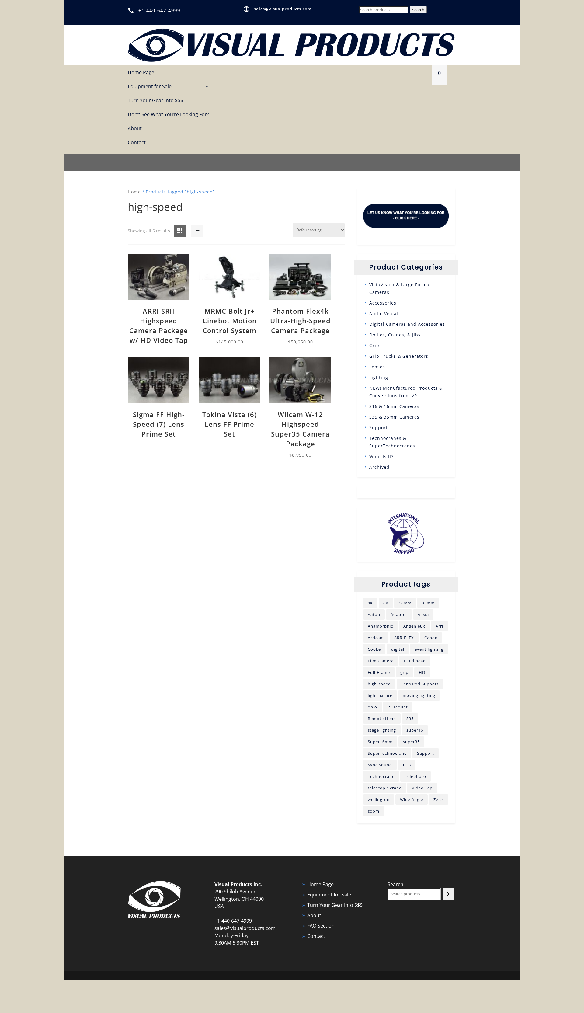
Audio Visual (383, 313)
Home (134, 192)
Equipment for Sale (150, 87)
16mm (405, 603)
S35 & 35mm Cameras (394, 417)
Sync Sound (380, 765)
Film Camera (381, 660)
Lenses (377, 367)
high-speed (379, 684)
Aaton (374, 614)
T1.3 (406, 765)
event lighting (429, 649)
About (135, 129)
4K (370, 603)
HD (422, 672)
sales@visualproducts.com (282, 9)
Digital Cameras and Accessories (407, 324)
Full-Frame (379, 672)
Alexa (423, 614)
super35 (411, 741)
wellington (379, 799)
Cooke (374, 649)
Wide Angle (411, 799)
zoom (373, 811)
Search (418, 9)
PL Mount (398, 707)
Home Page (141, 73)
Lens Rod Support (420, 684)
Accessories (382, 303)
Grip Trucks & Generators (398, 356)
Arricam (376, 637)
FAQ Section (321, 925)
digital (397, 649)
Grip (374, 345)
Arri (439, 626)
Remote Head (382, 718)
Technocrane (381, 776)
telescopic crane (384, 788)
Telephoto (415, 776)
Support (378, 427)
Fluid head (415, 660)
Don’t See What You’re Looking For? (168, 115)
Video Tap (422, 788)
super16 (414, 730)
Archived (379, 467)
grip (404, 672)
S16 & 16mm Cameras (394, 406)
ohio (372, 707)
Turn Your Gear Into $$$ (155, 101)
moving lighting (419, 695)
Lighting (378, 377)
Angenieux (414, 626)
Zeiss (438, 799)
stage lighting (382, 730)
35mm (428, 603)
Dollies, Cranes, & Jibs (395, 335)
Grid (175, 231)
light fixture (380, 695)
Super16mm (380, 741)
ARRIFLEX (404, 637)
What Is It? (381, 456)
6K (385, 603)
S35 (410, 718)
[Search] (448, 894)
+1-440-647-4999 (159, 10)
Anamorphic (380, 626)
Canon (431, 637)
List (191, 231)
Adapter (399, 614)
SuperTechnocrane (387, 753)
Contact (137, 143)
